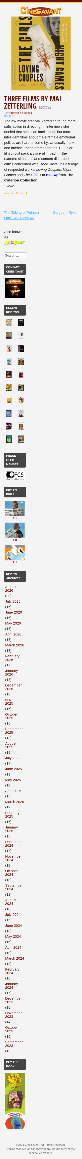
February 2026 (12, 658)
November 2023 (13, 1015)
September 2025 (14, 730)
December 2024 (13, 843)
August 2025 (10, 745)
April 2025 (13, 791)
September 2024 (14, 887)
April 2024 (13, 947)
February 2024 (12, 971)
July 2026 (12, 601)
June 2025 (13, 769)
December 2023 (13, 1000)
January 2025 (11, 829)
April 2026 (13, 634)
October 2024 (11, 873)
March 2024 (14, 958)
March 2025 (14, 802)
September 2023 (14, 1044)
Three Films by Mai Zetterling (32, 102)
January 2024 (11, 985)
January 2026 (11, 672)
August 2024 (10, 902)
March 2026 (14, 645)
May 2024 (13, 936)
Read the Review (14, 193)
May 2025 (13, 780)
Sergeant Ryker (65, 213)
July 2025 (12, 758)
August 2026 (10, 588)
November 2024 (13, 858)
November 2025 (13, 701)
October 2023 (11, 1029)
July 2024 (12, 915)
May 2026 (13, 623)
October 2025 (11, 716)
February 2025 (12, 814)
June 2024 (13, 926)
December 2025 (13, 687)
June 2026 (13, 612)
